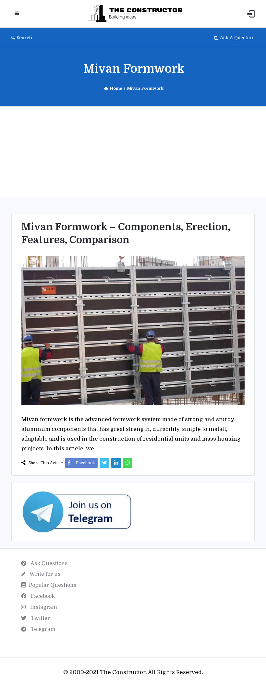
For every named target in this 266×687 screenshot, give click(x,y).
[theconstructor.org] (138, 14)
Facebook (42, 596)
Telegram (42, 629)
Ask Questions (48, 563)
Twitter (40, 618)
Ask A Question (237, 37)
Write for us (44, 574)
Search (24, 37)
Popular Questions (52, 585)
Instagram (43, 607)
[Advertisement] (133, 152)
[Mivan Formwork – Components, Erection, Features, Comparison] (133, 330)
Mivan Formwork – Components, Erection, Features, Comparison (125, 233)
